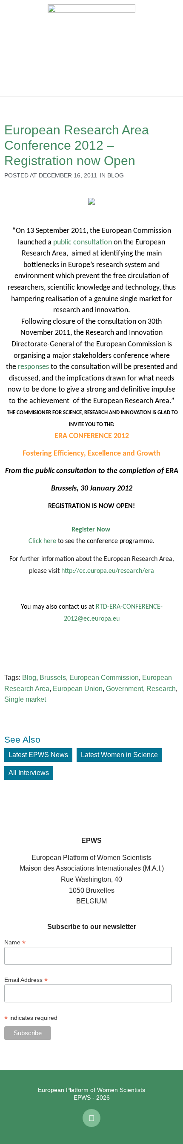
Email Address (26, 979)
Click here (42, 541)
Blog (115, 175)
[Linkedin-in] (91, 1118)
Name (15, 942)
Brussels (53, 677)
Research (161, 688)
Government (124, 688)
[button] (12, 48)
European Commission (104, 677)
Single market (25, 699)
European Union (78, 688)
